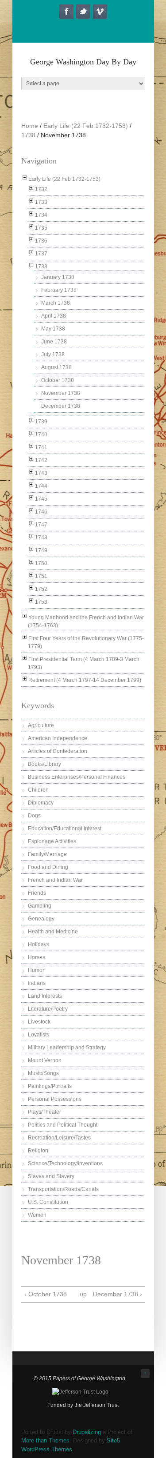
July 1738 (53, 354)
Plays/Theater (44, 1112)
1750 (41, 563)
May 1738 (53, 329)
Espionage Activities (52, 841)
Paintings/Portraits (50, 1086)
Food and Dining (48, 867)
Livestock (39, 1022)
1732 (41, 189)
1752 (41, 589)
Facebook (66, 11)
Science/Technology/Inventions (65, 1163)
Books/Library (44, 764)
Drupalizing (87, 1432)
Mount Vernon (45, 1060)
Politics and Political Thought (62, 1125)
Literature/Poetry (48, 1009)
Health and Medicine (53, 931)
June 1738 (54, 342)
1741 (41, 447)
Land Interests (45, 996)
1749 (41, 550)
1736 (41, 241)
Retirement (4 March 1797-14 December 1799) (84, 680)
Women (37, 1215)
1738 (28, 135)
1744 (41, 486)
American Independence (57, 738)
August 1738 (56, 367)
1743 (41, 473)
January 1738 (57, 277)
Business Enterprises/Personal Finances (76, 777)
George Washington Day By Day (83, 61)
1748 (41, 537)
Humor (36, 970)
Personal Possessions (54, 1099)
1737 (41, 254)
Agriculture (41, 725)
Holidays (38, 944)
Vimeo (100, 11)
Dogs (34, 816)
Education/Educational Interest (64, 828)
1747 (41, 525)
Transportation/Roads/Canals (63, 1189)
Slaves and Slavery (51, 1176)
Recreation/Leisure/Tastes (59, 1138)
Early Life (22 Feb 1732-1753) (85, 125)
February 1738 (59, 290)
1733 (41, 202)
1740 (41, 434)
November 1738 (60, 393)
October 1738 (57, 380)
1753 (41, 602)
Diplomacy (41, 803)
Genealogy (41, 919)
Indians (37, 983)
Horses (36, 957)
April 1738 (53, 316)
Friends (37, 893)
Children (38, 790)
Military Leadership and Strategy (67, 1047)
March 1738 (55, 303)
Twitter (83, 11)
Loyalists (38, 1035)
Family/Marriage (47, 854)
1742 (41, 460)
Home (29, 125)
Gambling (39, 906)
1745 (41, 499)
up (82, 1294)
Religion (38, 1150)
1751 (41, 576)
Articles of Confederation (57, 751)
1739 (41, 421)
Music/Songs (43, 1073)
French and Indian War (55, 880)
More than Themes (45, 1440)
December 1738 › (117, 1294)
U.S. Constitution (48, 1202)
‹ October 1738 (45, 1294)
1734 (41, 215)
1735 (41, 228)
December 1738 (60, 406)
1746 (41, 512)
